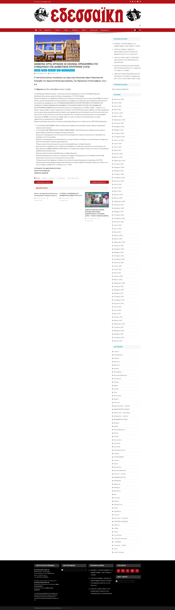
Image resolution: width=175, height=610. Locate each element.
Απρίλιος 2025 (118, 153)
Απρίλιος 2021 (118, 317)
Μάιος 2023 (117, 232)
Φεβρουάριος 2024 (119, 201)
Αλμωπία (44, 178)
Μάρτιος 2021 (118, 320)
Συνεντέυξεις (118, 535)
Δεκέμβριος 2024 (119, 167)
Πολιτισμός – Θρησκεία (121, 518)
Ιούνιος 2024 (117, 188)
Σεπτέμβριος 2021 (119, 300)
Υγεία (115, 549)
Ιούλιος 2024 (118, 184)
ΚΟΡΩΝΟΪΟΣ (117, 480)
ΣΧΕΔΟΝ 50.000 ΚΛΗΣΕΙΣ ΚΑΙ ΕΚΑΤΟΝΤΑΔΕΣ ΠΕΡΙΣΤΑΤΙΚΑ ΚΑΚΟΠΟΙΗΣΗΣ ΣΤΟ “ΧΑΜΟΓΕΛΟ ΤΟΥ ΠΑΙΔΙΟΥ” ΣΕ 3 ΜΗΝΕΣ (127, 68)
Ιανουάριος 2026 (119, 123)
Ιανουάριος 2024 (119, 205)
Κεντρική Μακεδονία (120, 470)
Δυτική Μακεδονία (119, 429)
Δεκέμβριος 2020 (119, 330)
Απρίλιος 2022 (118, 276)
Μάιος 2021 (117, 313)
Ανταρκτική (117, 378)
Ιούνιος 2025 (117, 147)
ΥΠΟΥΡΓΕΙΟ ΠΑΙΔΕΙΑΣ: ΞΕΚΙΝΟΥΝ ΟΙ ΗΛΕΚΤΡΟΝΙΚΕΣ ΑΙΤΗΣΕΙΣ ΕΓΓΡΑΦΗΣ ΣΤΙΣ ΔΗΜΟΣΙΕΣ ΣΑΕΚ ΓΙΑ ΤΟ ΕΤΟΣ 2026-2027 (126, 52)
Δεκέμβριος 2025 (119, 126)
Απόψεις (116, 382)
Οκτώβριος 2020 (119, 337)
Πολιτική (116, 515)
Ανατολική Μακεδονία (120, 375)
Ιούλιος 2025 (118, 143)
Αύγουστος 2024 (119, 181)
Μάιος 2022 (117, 273)
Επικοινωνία (94, 30)
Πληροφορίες (105, 30)
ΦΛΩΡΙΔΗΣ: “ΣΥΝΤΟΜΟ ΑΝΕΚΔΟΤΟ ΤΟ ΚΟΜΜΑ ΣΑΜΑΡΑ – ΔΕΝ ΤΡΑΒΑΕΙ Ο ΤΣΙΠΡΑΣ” (127, 45)
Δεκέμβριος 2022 (119, 249)
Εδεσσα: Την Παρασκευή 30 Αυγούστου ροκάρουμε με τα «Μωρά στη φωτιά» (46, 194)
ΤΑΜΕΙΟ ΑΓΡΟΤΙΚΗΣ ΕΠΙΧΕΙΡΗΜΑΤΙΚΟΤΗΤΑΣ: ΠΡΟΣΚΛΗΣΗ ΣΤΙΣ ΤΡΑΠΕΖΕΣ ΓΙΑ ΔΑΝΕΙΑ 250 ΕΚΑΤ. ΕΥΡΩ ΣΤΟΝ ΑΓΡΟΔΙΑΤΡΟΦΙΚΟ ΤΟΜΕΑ (127, 76)
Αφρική (116, 399)
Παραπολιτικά (118, 504)
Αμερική (116, 368)
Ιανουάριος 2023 (119, 245)
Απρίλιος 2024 (118, 194)
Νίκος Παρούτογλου (73, 178)
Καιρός (116, 463)
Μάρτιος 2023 (118, 239)
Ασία (115, 392)
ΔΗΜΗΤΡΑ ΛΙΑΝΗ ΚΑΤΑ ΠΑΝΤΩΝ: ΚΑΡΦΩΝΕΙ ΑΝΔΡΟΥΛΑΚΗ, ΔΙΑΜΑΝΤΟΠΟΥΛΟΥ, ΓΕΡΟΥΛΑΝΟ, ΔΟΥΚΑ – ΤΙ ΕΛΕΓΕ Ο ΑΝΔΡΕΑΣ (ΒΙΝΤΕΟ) (97, 213)
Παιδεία (116, 501)
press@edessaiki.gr (42, 575)
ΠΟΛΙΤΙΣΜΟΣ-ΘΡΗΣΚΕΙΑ (121, 521)
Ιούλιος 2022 (118, 266)
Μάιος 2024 (117, 191)
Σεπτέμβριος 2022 (119, 259)
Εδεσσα (116, 433)
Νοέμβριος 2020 (119, 334)
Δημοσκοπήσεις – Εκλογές (122, 406)
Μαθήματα (117, 487)
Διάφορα (116, 423)
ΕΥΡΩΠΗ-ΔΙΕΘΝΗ (119, 457)
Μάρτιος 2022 (118, 279)
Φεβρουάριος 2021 (119, 324)
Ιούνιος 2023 (117, 228)
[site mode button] (136, 30)
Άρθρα (116, 385)
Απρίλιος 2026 (118, 113)
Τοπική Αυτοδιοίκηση (68, 70)
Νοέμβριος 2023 (119, 211)
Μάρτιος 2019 (118, 341)
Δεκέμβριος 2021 (119, 290)
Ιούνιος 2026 (117, 106)
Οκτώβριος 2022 (119, 256)
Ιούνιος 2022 (117, 269)
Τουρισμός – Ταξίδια (120, 545)
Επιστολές (117, 446)
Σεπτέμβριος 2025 (119, 136)
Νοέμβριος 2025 (119, 130)
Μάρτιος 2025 (118, 157)
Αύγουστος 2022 (119, 262)
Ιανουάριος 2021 (119, 327)
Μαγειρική (117, 484)
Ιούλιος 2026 (118, 103)
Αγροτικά (117, 361)
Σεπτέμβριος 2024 (119, 177)
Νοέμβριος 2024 (119, 171)
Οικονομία (117, 498)
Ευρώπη (116, 453)
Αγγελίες (75, 30)
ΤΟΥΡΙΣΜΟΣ (117, 542)
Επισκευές (117, 443)
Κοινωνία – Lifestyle (120, 474)
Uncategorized (118, 355)
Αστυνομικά (117, 395)
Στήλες (66, 30)
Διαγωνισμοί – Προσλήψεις (122, 412)
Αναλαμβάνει (118, 372)
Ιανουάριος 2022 (119, 286)
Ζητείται (116, 460)
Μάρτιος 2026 (118, 116)
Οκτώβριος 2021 (119, 296)
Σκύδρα (116, 528)
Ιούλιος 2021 (118, 307)
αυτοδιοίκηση (61, 178)
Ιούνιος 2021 (117, 310)
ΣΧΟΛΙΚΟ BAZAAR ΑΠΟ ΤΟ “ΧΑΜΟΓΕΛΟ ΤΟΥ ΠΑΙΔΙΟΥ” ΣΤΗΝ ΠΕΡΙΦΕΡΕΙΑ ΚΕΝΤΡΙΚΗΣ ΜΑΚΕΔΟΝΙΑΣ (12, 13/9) (100, 182)
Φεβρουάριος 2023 (119, 242)
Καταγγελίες (117, 467)
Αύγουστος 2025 (119, 140)
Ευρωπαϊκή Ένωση (119, 450)
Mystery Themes (65, 608)
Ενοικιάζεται (118, 440)
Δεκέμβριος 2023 (119, 208)
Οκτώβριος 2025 (119, 133)
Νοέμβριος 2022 (119, 252)
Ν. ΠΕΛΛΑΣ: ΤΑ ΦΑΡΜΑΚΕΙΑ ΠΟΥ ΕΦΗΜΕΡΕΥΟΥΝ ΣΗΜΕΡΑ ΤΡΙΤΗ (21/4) (71, 194)
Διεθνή (84, 30)
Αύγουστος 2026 (119, 99)
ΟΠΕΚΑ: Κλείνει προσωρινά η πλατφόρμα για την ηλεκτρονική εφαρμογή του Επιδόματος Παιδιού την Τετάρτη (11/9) (45, 182)
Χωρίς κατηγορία (119, 552)
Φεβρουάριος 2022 (119, 283)
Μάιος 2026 (117, 109)
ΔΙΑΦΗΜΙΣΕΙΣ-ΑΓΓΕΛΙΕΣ (121, 419)
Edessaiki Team (54, 73)
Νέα (40, 30)
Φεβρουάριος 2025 (119, 160)
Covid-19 (116, 351)
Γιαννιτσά (117, 402)
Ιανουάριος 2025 (119, 164)
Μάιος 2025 (117, 150)
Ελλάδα (57, 30)
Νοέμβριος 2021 (119, 293)
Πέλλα (116, 508)
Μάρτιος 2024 (118, 198)
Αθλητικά (117, 365)
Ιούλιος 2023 (118, 225)
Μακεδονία (47, 30)
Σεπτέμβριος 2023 (119, 218)
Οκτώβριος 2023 (119, 215)
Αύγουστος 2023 (119, 222)
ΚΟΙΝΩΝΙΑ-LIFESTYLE (120, 477)
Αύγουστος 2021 (119, 303)
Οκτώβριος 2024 (119, 174)
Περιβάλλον (117, 511)
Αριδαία (37, 70)
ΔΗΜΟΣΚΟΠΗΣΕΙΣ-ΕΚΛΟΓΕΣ (122, 409)
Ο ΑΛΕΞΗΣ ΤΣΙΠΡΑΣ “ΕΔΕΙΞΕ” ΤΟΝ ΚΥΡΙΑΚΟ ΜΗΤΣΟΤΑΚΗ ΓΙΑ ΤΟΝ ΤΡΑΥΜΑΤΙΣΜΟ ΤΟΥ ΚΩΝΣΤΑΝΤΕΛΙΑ (126, 60)
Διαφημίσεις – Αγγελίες (121, 416)
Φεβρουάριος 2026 (119, 120)
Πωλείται (117, 525)
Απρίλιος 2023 (118, 235)
